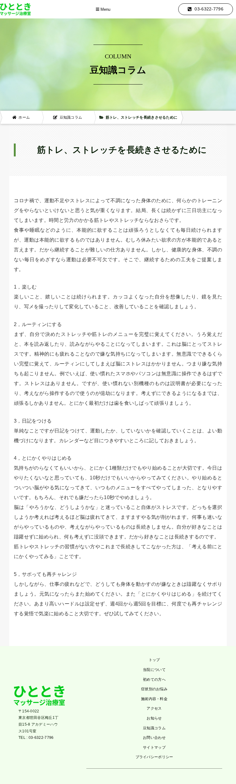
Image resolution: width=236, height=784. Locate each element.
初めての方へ (154, 679)
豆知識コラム (154, 728)
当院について (154, 670)
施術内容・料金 (154, 699)
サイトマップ (154, 747)
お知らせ (154, 718)
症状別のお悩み (154, 689)
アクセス (154, 708)
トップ (154, 660)
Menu (104, 9)
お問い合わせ (154, 737)
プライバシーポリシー (154, 757)
